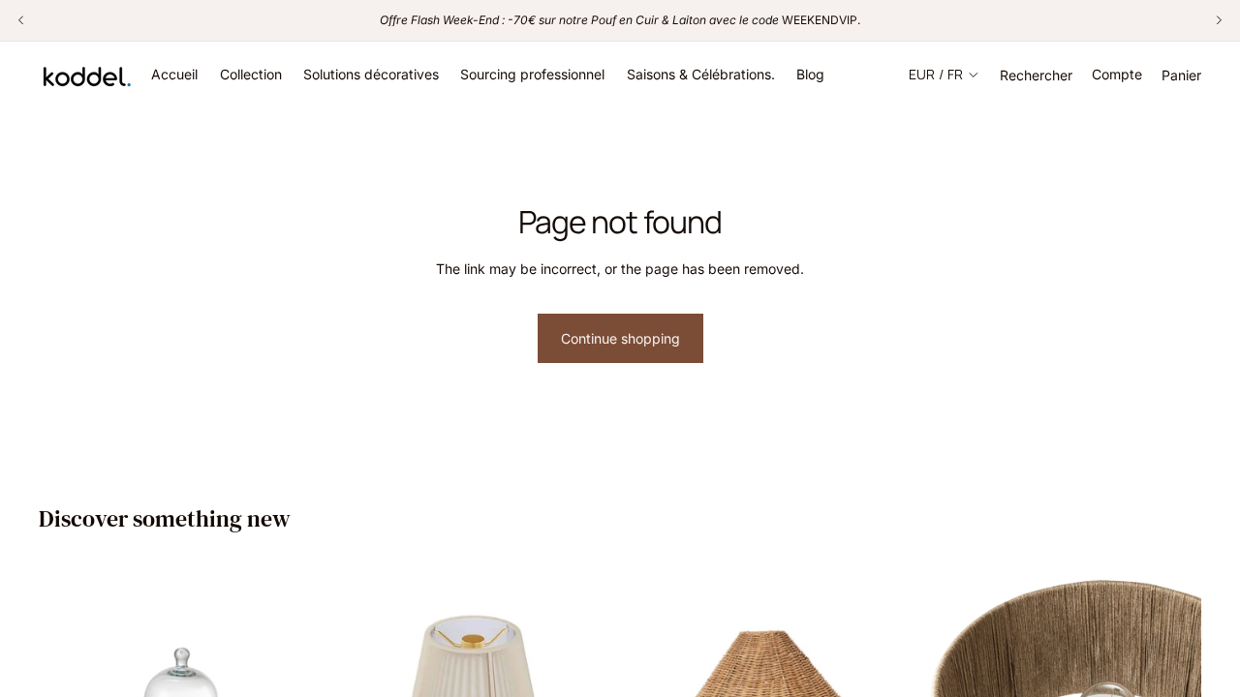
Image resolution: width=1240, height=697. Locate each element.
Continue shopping (620, 338)
